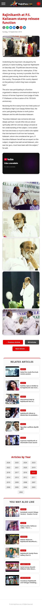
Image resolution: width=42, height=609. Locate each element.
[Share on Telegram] (10, 27)
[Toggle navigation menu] (3, 3)
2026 (8, 463)
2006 (8, 487)
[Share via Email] (21, 27)
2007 (33, 482)
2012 (25, 477)
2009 (17, 482)
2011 (33, 477)
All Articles (32, 342)
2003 (33, 487)
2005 (17, 487)
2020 (25, 467)
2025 (17, 463)
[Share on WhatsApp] (7, 27)
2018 (8, 472)
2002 (21, 492)
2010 (8, 482)
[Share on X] (17, 27)
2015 (33, 472)
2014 (8, 477)
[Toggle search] (39, 3)
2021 (17, 467)
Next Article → (21, 349)
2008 (25, 482)
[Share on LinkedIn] (24, 27)
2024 (25, 463)
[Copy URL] (3, 27)
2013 (17, 477)
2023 (33, 463)
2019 (33, 467)
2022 (8, 467)
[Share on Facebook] (14, 27)
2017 (17, 472)
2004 (25, 487)
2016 (25, 472)
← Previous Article (13, 342)
